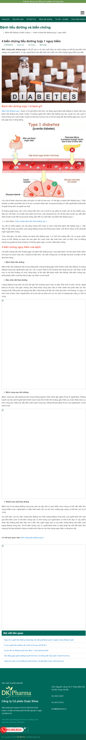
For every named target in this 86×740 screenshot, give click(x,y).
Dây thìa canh (18, 19)
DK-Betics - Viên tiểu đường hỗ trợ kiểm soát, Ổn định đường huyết (18, 9)
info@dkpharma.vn (59, 709)
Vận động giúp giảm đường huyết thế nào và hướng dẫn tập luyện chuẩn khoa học (37, 656)
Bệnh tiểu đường (45, 19)
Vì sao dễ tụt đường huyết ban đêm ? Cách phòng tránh (26, 650)
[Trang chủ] (1, 32)
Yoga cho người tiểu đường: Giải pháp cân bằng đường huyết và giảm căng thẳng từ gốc (39, 640)
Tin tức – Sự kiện (61, 19)
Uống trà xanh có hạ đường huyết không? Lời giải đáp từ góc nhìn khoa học (34, 661)
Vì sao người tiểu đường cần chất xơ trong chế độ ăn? (25, 645)
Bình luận (43, 45)
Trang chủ (5, 19)
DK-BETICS (31, 19)
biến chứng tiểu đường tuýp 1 (32, 537)
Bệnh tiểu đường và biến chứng (25, 27)
